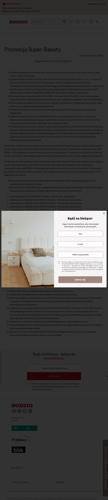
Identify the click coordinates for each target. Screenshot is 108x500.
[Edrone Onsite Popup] (54, 250)
